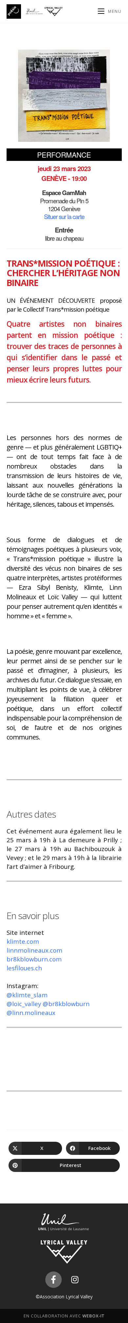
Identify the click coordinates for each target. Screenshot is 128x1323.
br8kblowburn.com (34, 959)
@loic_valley (25, 1004)
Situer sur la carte (64, 216)
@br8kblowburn (66, 1004)
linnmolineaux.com (34, 950)
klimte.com (23, 941)
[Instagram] (75, 1279)
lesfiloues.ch (24, 968)
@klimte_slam (27, 995)
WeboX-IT (93, 1316)
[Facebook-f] (53, 1279)
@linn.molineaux (31, 1012)
